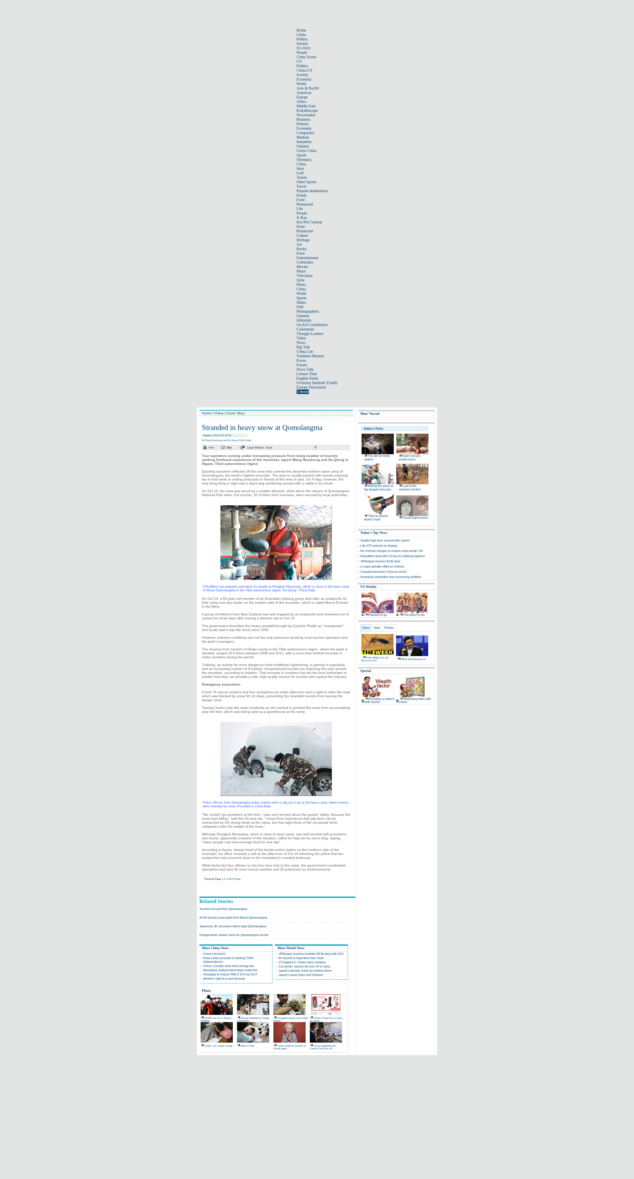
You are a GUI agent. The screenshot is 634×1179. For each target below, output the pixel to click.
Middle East (305, 106)
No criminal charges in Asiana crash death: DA (391, 551)
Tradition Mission (310, 356)
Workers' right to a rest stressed (224, 978)
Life (299, 209)
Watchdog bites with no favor (413, 700)
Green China (306, 151)
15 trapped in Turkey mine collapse (302, 962)
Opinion (302, 146)
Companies (305, 133)
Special (365, 671)
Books (301, 249)
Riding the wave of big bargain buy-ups (378, 487)
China (301, 34)
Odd (299, 307)
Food (300, 200)
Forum (301, 365)
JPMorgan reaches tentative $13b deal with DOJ (311, 954)
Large (250, 447)
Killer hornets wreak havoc (410, 457)
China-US (304, 70)
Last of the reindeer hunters (410, 487)
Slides (301, 302)
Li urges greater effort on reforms (382, 566)
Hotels (301, 195)
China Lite (304, 351)
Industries (304, 142)
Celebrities (304, 262)
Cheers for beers (214, 954)
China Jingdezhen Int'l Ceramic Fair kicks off (323, 1047)
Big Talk (303, 347)
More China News (215, 948)
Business (303, 119)
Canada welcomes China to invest (383, 572)
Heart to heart (247, 1045)
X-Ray (301, 217)
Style (300, 280)
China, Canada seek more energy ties (228, 966)
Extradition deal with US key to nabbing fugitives (392, 556)
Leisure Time (306, 374)
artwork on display (378, 545)
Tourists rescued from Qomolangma (223, 909)
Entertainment (307, 258)
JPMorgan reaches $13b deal (380, 561)
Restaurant (304, 204)
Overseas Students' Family (317, 383)
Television (304, 275)
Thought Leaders (309, 334)
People (301, 52)
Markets (302, 137)
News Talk (305, 369)
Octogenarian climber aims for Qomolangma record (233, 935)
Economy (304, 79)
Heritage (303, 240)
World (301, 84)
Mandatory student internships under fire (230, 970)
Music (301, 271)
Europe (302, 97)
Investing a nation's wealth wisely (378, 700)
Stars (300, 168)
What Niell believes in (413, 659)
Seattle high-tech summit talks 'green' (385, 540)
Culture (302, 235)
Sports (301, 155)
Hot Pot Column (309, 222)
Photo (301, 284)
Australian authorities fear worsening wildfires (391, 577)
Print (211, 447)
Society (302, 43)
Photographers (307, 311)
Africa (301, 101)
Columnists (305, 329)
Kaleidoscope (307, 110)
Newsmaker (305, 115)
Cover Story (235, 413)
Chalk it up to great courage (218, 1045)
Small (268, 447)
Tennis (301, 177)
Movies (302, 267)
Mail (229, 447)
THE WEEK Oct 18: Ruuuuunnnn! (375, 659)
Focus (301, 360)
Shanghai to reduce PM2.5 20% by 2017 (230, 974)
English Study (307, 378)
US (299, 61)
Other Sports (306, 182)
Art (299, 244)
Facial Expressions (415, 517)
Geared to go (378, 615)
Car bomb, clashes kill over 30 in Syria (304, 966)
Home (301, 30)
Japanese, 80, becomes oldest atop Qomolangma (232, 926)
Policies (302, 124)
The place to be (414, 615)
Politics (302, 39)
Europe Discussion (311, 387)
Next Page (235, 878)
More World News (290, 948)
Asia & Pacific (307, 88)
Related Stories (216, 901)
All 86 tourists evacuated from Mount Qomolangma (233, 917)
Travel (301, 186)
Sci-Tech (303, 48)
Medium (259, 447)
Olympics (304, 159)
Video (301, 338)
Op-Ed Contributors (312, 325)
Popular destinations (312, 191)
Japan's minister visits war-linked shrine (305, 970)
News (301, 342)
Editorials (303, 320)
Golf (300, 173)
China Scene (306, 57)
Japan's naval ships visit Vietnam (301, 975)
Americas (303, 93)
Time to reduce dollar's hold (376, 517)
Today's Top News (373, 533)
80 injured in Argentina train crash (301, 958)
